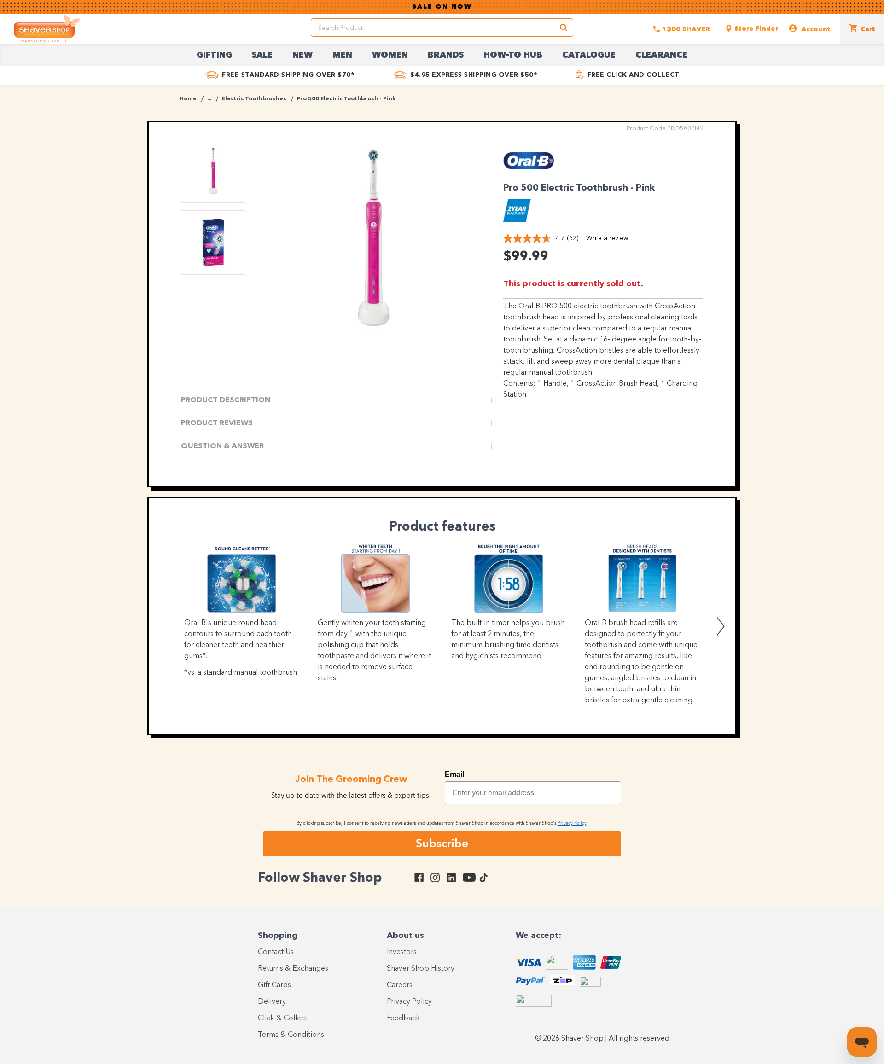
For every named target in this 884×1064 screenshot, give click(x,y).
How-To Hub (512, 55)
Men (342, 55)
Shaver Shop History (420, 968)
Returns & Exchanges (293, 968)
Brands (446, 55)
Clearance (661, 55)
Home (188, 99)
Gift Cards (274, 985)
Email (454, 774)
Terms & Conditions (291, 1035)
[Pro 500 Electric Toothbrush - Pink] (373, 237)
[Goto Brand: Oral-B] (528, 172)
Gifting (214, 55)
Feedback (403, 1018)
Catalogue (589, 55)
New (302, 55)
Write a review (607, 238)
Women (390, 55)
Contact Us (276, 952)
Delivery (272, 1002)
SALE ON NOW (442, 7)
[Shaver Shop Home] (47, 28)
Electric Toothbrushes (254, 99)
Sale (262, 55)
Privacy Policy (409, 1002)
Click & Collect (282, 1018)
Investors (402, 952)
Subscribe (442, 843)
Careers (400, 985)
